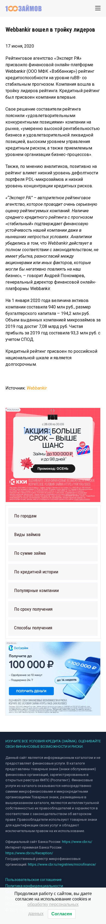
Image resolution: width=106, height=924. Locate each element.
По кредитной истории (36, 571)
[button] (53, 516)
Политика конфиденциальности (34, 886)
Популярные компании (36, 590)
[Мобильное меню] (98, 8)
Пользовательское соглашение (33, 880)
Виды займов (27, 534)
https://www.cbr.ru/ (77, 842)
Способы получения (33, 627)
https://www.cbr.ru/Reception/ (29, 853)
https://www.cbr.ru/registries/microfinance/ (62, 864)
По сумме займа (30, 553)
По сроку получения (33, 609)
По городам (25, 515)
